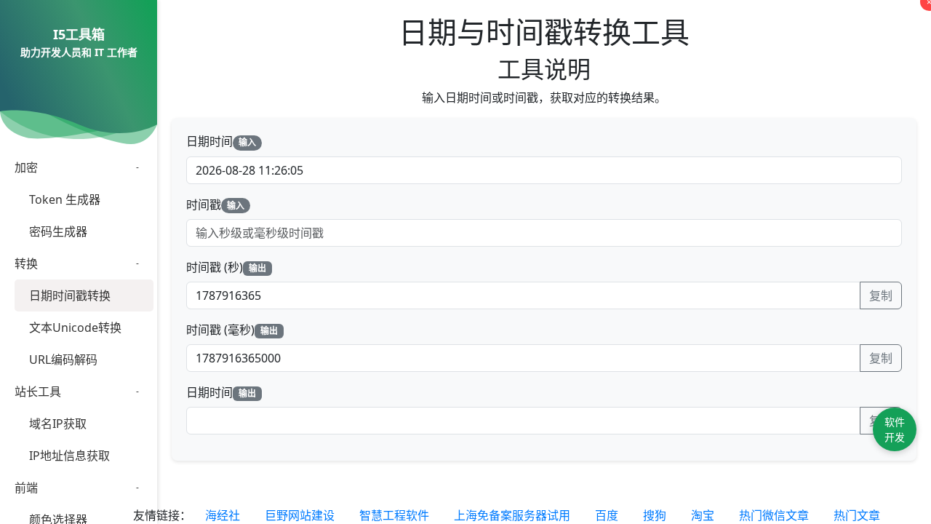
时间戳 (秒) (226, 267)
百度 (606, 515)
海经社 (222, 515)
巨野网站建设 (300, 515)
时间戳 (215, 204)
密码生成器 (58, 231)
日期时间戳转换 (70, 295)
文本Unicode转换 (75, 327)
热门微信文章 (774, 515)
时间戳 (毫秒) (232, 330)
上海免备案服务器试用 (512, 515)
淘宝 (702, 515)
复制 (880, 295)
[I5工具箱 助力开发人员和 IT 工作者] (78, 71)
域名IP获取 (58, 424)
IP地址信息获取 (69, 456)
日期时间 (221, 141)
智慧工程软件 (394, 515)
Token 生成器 (64, 199)
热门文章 (857, 515)
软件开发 (894, 429)
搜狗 (654, 515)
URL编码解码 (63, 360)
